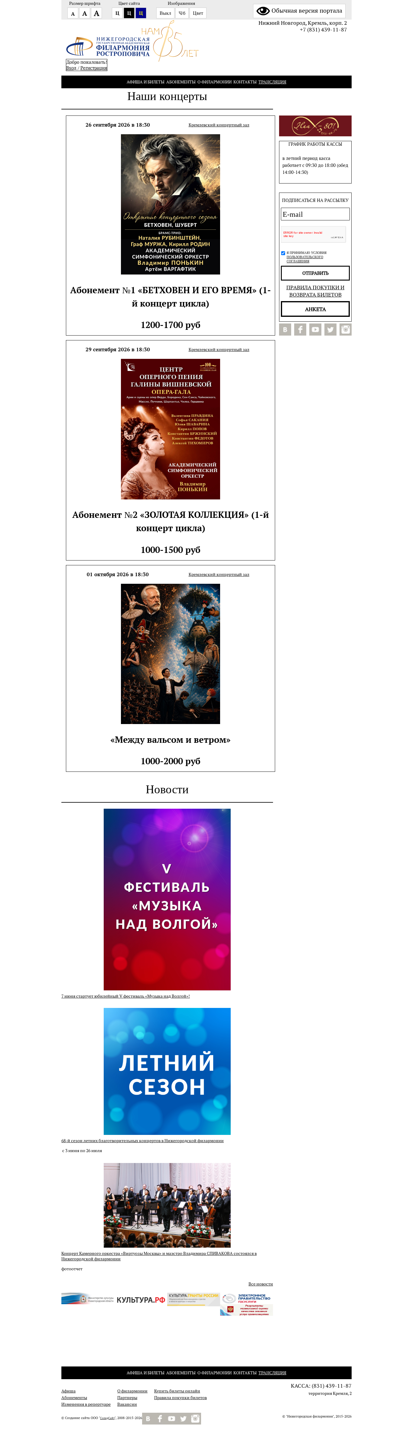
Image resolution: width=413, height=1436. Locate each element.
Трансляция (272, 82)
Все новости (261, 1284)
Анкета (315, 309)
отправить (315, 273)
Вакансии (127, 1404)
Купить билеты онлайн (177, 1391)
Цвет (198, 13)
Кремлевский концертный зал (219, 125)
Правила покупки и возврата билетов (315, 291)
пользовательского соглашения (305, 259)
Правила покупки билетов (180, 1397)
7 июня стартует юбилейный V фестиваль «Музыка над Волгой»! (125, 996)
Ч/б (182, 13)
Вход (71, 68)
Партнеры (127, 1397)
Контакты (245, 82)
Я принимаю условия (307, 257)
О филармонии (214, 82)
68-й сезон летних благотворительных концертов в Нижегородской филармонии (142, 1140)
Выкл (165, 13)
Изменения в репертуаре (86, 1404)
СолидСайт (107, 1418)
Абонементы (181, 82)
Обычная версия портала (307, 11)
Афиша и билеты (145, 82)
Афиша (68, 1391)
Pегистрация (93, 68)
